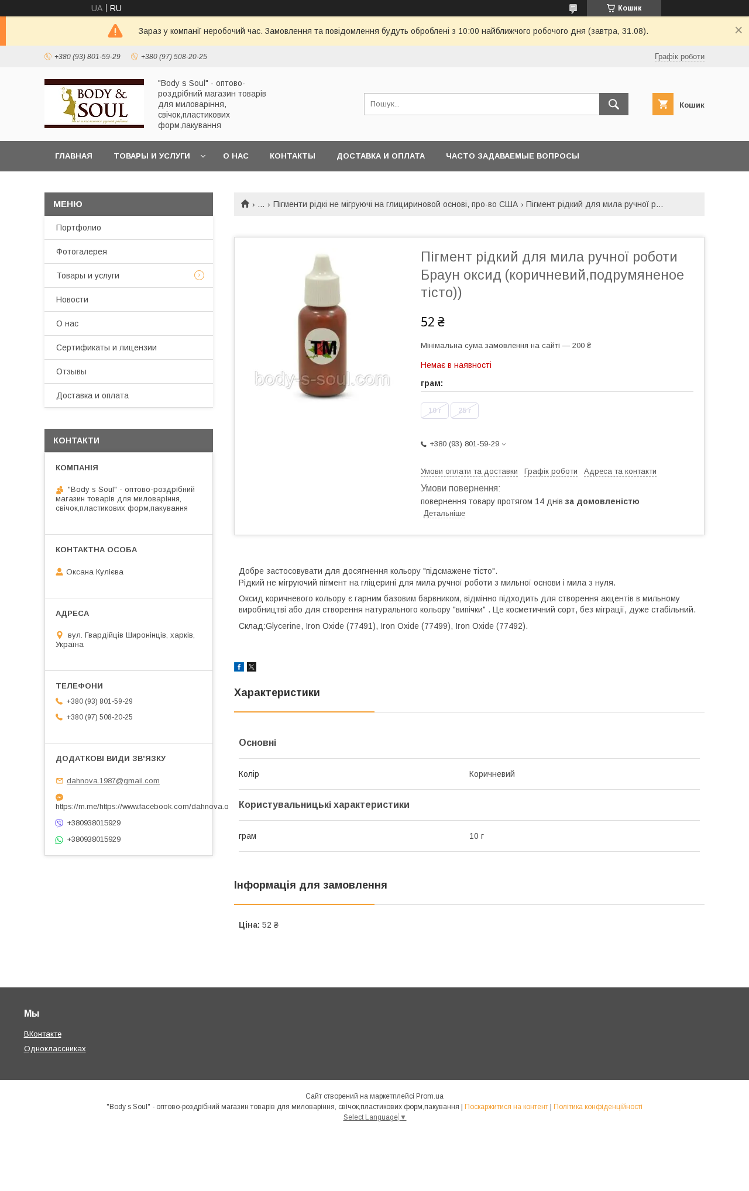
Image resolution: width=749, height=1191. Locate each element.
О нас (236, 156)
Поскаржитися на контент (506, 1107)
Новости (72, 299)
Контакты (292, 156)
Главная (73, 156)
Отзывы (71, 371)
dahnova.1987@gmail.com (113, 780)
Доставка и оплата (380, 156)
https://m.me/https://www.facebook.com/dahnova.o (129, 806)
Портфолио (78, 227)
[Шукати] (613, 104)
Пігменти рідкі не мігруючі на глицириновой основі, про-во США (395, 204)
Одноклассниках (55, 1048)
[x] (251, 668)
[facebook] (239, 668)
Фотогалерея (81, 251)
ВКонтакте (42, 1034)
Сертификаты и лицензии (106, 347)
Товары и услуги (152, 156)
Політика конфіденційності (598, 1107)
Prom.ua (430, 1096)
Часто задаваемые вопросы (512, 156)
